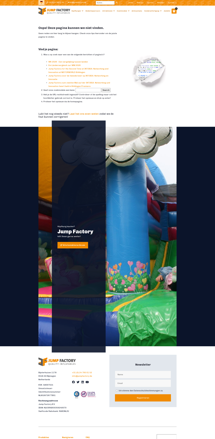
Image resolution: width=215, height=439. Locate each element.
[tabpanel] (107, 236)
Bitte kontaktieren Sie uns (74, 245)
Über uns (140, 3)
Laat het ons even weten (84, 113)
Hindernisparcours (92, 11)
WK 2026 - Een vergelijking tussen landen (68, 62)
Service (150, 3)
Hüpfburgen (76, 11)
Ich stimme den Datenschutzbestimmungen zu (141, 390)
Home (131, 3)
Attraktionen (107, 11)
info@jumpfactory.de (77, 2)
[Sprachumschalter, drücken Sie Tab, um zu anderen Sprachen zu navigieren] (41, 2)
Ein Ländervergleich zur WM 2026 (64, 65)
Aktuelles (160, 3)
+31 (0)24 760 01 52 (56, 2)
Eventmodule (122, 11)
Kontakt (171, 3)
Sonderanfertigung (151, 11)
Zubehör (167, 11)
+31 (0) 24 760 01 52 (82, 372)
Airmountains (137, 11)
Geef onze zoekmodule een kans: (59, 90)
